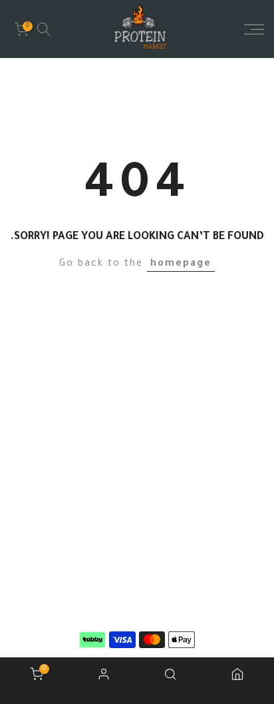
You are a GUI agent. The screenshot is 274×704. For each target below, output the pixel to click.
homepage (180, 264)
